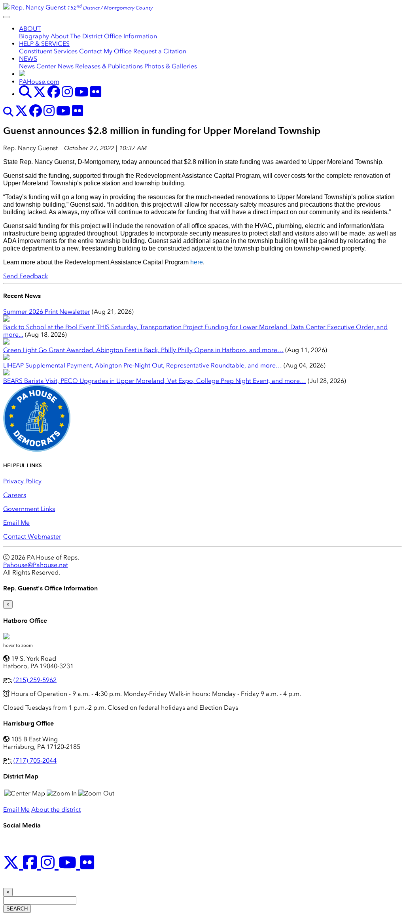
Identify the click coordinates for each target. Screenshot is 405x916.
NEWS (28, 58)
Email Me (16, 522)
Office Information (130, 36)
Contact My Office (105, 51)
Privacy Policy (22, 481)
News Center (37, 66)
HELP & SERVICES (44, 43)
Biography (34, 36)
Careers (14, 495)
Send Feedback (25, 276)
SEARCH (17, 909)
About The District (76, 36)
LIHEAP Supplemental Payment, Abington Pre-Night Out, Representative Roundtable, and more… (142, 365)
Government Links (29, 509)
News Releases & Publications (100, 66)
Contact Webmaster (32, 536)
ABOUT (30, 28)
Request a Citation (159, 51)
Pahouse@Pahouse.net (35, 565)
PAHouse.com (39, 81)
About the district (56, 809)
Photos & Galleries (170, 66)
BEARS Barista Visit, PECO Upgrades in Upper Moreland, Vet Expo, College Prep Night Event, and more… (154, 380)
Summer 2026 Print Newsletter (46, 311)
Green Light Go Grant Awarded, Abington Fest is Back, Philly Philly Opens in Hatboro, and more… (143, 350)
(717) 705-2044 (35, 760)
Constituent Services (48, 51)
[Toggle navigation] (6, 17)
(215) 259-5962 (35, 680)
